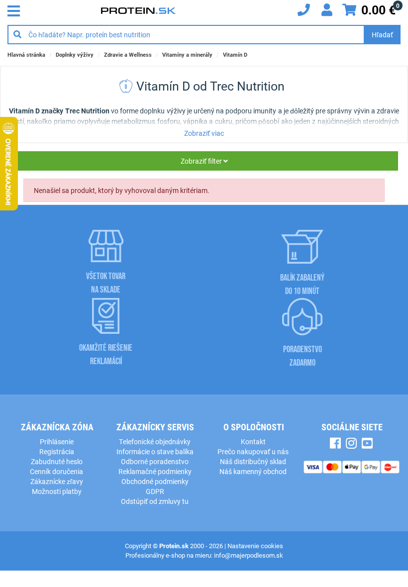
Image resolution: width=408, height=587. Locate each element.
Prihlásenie (57, 441)
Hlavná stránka (26, 54)
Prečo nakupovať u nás (253, 451)
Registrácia (56, 451)
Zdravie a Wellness (128, 54)
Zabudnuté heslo (57, 461)
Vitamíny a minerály (187, 54)
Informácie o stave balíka (155, 451)
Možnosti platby (57, 491)
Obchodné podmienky (155, 481)
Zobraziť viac (204, 133)
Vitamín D (235, 54)
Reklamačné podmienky (155, 471)
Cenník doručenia (56, 471)
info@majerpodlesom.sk (248, 555)
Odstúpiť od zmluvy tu (155, 501)
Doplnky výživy (75, 54)
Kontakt (253, 441)
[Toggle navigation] (16, 10)
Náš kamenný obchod (253, 471)
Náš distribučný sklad (253, 461)
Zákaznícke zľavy (56, 481)
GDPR (155, 491)
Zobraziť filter (202, 161)
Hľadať (382, 34)
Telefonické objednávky (155, 441)
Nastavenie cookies (255, 545)
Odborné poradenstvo (155, 461)
